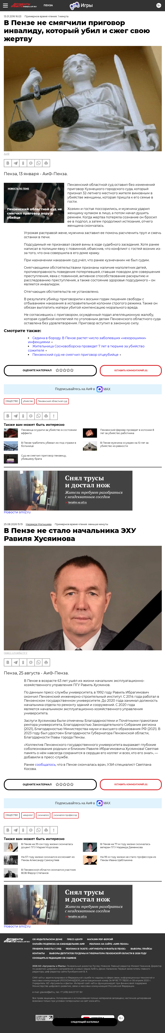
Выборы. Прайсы (141, 949)
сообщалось (45, 765)
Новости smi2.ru (17, 512)
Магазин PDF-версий (100, 939)
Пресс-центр (74, 939)
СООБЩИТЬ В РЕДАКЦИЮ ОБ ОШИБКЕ (54, 958)
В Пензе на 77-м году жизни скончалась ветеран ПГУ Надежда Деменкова (125, 846)
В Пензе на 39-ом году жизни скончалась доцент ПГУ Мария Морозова (47, 846)
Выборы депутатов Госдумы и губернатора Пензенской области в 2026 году (97, 953)
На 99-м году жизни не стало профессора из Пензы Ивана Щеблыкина (128, 858)
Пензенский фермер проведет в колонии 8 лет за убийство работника (127, 431)
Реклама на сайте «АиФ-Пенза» (109, 944)
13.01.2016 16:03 (12, 16)
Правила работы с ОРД (46, 949)
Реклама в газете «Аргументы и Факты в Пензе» (96, 949)
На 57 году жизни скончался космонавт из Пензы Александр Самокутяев (47, 858)
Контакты (38, 953)
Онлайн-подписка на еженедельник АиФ (58, 944)
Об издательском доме (47, 939)
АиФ (6, 153)
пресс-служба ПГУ (15, 652)
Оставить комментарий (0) (130, 370)
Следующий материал (85, 1022)
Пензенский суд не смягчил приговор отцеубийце (75, 355)
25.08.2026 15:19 (13, 524)
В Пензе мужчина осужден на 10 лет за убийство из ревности (124, 444)
